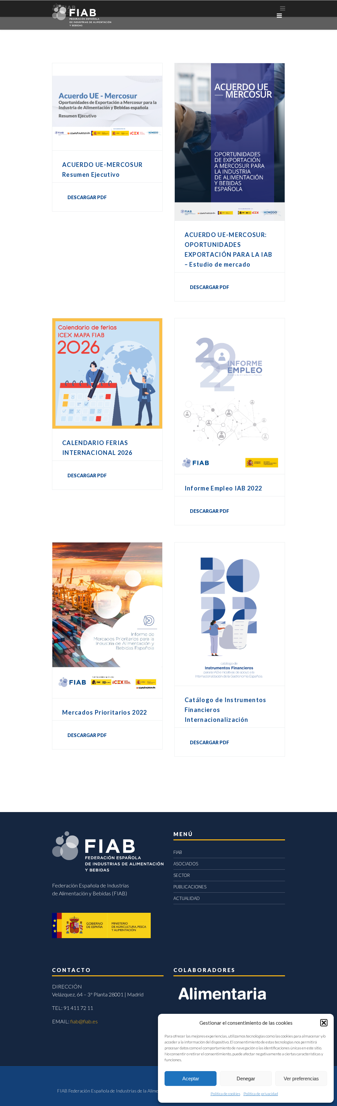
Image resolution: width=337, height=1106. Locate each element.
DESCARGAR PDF (87, 197)
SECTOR (181, 875)
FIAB (177, 852)
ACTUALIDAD (186, 898)
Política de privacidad (261, 1093)
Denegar (246, 1078)
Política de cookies (225, 1093)
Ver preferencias (301, 1078)
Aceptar (190, 1078)
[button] (324, 1022)
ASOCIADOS (185, 863)
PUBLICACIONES (189, 886)
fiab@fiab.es (84, 1021)
